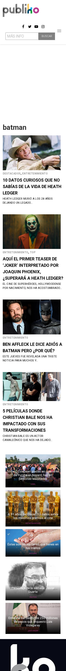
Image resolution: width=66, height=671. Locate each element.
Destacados (12, 173)
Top (33, 252)
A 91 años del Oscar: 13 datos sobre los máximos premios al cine (33, 516)
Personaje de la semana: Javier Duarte (33, 590)
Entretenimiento (35, 173)
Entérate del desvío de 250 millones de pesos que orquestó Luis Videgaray (33, 621)
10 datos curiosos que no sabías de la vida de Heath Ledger (32, 187)
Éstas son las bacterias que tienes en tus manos (33, 546)
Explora (33, 553)
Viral (33, 484)
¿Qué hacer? (33, 631)
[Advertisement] (33, 82)
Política (33, 597)
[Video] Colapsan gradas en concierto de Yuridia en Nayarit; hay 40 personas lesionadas (33, 475)
